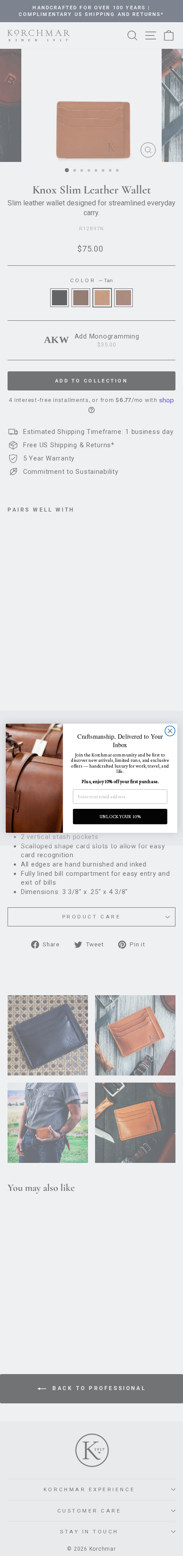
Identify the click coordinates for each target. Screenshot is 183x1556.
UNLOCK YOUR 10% (120, 816)
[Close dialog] (170, 731)
